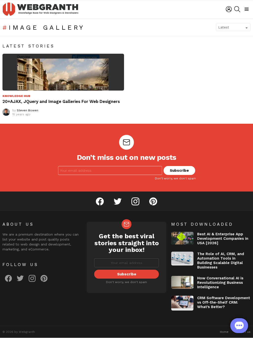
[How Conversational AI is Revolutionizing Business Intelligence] (182, 282)
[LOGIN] (229, 9)
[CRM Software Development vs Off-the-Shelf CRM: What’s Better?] (182, 303)
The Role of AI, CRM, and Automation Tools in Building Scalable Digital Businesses (220, 260)
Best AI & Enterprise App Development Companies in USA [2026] (222, 238)
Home (224, 332)
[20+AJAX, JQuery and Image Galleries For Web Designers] (63, 72)
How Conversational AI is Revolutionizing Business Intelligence (220, 282)
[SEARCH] (237, 9)
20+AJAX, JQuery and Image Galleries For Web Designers (61, 101)
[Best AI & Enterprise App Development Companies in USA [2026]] (182, 238)
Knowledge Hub (16, 96)
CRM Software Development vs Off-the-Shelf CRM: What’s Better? (223, 302)
